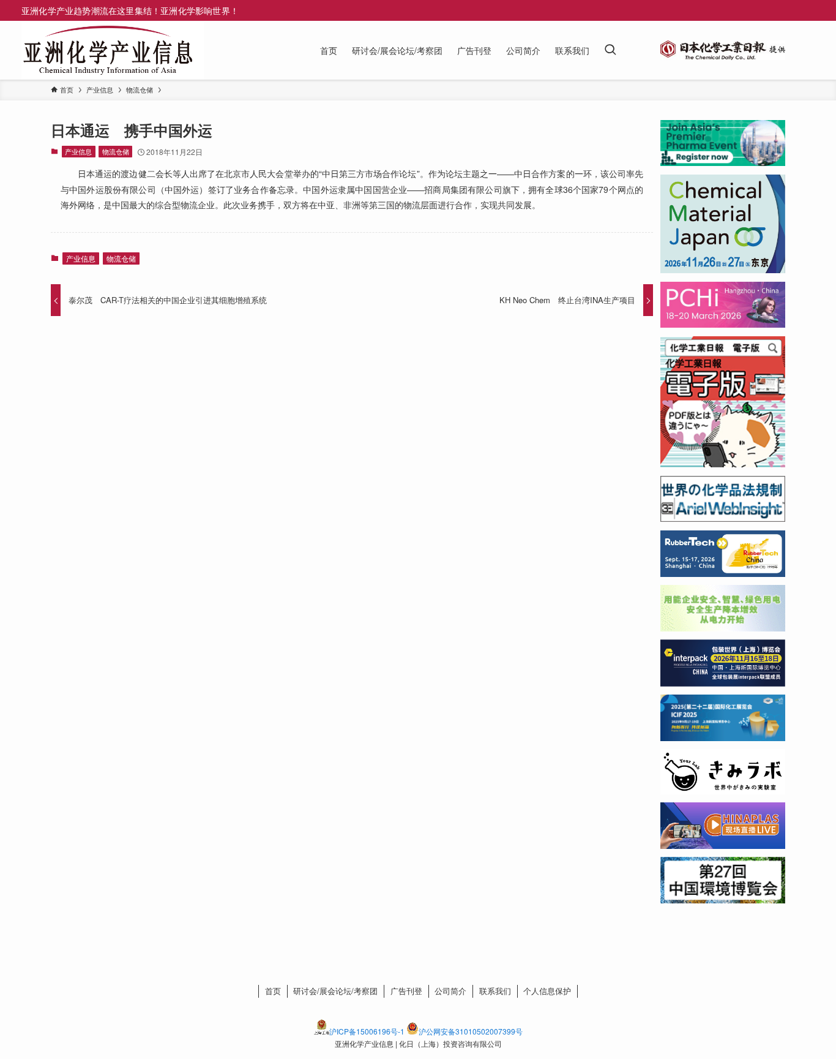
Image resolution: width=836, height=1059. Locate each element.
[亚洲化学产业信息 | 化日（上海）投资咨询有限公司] (107, 50)
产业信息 (78, 151)
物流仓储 (115, 151)
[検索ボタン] (610, 50)
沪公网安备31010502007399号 (471, 1031)
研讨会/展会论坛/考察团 (335, 991)
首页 (273, 991)
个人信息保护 (547, 991)
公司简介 (450, 991)
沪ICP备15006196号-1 (367, 1031)
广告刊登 (406, 991)
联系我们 (495, 991)
